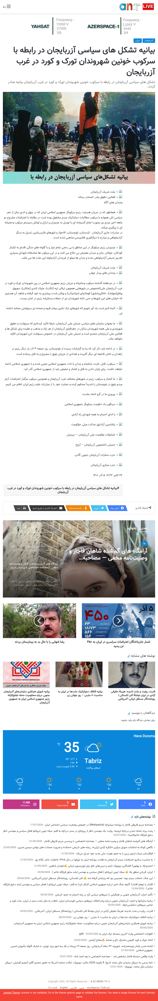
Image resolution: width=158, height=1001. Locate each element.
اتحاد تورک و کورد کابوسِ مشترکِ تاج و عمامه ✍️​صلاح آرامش (121, 940)
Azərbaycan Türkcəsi (98, 988)
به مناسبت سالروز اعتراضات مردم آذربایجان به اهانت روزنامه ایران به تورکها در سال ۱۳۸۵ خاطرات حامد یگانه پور (94, 860)
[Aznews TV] (136, 7)
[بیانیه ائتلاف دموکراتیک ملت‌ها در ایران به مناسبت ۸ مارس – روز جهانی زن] (78, 675)
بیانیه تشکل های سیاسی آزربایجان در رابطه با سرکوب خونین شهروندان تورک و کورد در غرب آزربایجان (62, 490)
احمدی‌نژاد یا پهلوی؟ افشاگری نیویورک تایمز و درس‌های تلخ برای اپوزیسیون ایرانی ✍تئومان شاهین (101, 866)
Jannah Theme (11, 993)
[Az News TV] (79, 26)
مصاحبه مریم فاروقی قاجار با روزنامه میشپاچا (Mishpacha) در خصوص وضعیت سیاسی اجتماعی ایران (99, 825)
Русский (52, 988)
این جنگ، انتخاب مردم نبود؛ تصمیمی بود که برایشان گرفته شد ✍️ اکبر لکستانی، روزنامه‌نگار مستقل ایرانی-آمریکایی (92, 878)
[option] (79, 559)
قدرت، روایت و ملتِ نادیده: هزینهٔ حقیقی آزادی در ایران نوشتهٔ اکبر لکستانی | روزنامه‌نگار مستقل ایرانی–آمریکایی (133, 695)
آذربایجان (149, 40)
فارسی (74, 988)
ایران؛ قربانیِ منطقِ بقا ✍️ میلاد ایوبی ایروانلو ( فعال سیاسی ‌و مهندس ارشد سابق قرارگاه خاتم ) (102, 872)
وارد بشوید (126, 720)
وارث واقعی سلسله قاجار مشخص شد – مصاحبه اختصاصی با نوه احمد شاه (113, 956)
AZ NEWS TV (100, 982)
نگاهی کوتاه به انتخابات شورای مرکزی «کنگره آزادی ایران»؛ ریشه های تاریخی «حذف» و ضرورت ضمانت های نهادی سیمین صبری (109, 555)
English (64, 988)
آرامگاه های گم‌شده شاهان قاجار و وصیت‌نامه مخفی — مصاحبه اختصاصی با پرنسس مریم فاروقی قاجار (98, 841)
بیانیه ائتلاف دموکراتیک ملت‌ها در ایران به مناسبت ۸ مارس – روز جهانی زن (80, 694)
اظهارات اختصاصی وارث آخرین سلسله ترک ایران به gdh (116, 934)
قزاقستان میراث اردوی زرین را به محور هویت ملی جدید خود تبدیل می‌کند (114, 854)
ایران (137, 40)
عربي (81, 988)
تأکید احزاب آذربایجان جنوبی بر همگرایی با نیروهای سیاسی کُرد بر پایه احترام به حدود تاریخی (104, 895)
